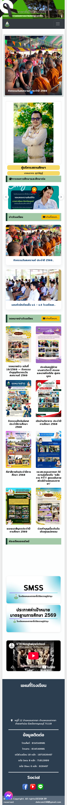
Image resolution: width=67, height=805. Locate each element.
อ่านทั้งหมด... (51, 217)
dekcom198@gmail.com (48, 802)
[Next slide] (61, 197)
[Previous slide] (6, 197)
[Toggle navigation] (57, 24)
